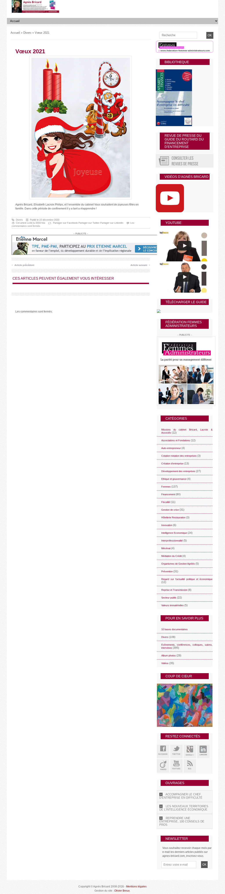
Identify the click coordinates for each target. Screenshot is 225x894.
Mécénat (166, 548)
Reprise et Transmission (174, 590)
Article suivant (140, 264)
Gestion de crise (170, 509)
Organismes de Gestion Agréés (178, 563)
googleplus (190, 751)
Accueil (15, 32)
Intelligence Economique (174, 533)
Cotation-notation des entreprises (179, 455)
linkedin (203, 751)
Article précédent (23, 264)
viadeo (163, 766)
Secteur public (168, 597)
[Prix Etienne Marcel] (92, 244)
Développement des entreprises (178, 471)
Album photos (168, 655)
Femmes (166, 486)
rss (190, 766)
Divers (27, 32)
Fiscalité (165, 502)
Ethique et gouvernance (174, 479)
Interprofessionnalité (172, 540)
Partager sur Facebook (65, 223)
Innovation (166, 525)
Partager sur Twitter (89, 223)
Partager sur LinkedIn (111, 223)
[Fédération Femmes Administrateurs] (184, 371)
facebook (163, 751)
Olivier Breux (122, 890)
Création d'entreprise (172, 463)
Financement (168, 494)
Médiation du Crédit (171, 556)
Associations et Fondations (175, 440)
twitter (176, 751)
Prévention (167, 571)
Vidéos (165, 663)
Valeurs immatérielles (172, 605)
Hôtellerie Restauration (173, 517)
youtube (176, 766)
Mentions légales (136, 886)
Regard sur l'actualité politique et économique (186, 579)
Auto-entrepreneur (171, 448)
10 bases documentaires (174, 629)
